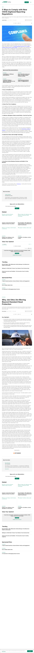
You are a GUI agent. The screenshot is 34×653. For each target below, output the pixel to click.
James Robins (4, 20)
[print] (31, 23)
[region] (17, 246)
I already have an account (17, 525)
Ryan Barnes (4, 311)
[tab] (4, 244)
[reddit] (18, 23)
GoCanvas (19, 183)
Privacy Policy (4, 651)
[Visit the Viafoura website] (30, 248)
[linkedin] (15, 23)
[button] (2, 2)
